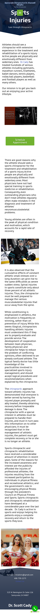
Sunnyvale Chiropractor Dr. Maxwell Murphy (20, 3)
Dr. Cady (24, 62)
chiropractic (16, 388)
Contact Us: (20, 581)
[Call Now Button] (35, 608)
